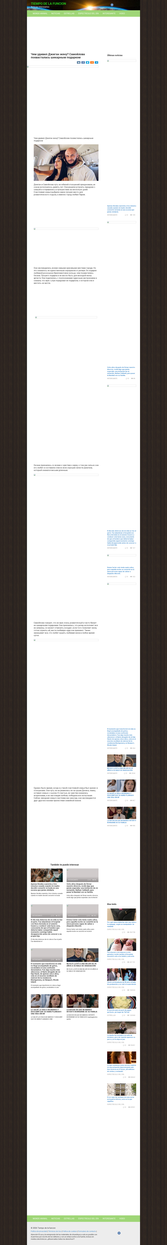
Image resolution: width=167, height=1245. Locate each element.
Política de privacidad (39, 1231)
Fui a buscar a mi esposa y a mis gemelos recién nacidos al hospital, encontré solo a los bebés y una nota (120, 954)
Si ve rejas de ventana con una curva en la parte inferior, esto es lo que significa (120, 1099)
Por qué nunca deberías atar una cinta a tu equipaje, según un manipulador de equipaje (121, 924)
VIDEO (122, 13)
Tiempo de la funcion (48, 4)
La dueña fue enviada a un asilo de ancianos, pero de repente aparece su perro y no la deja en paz (121, 1037)
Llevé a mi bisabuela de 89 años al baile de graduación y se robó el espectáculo (121, 983)
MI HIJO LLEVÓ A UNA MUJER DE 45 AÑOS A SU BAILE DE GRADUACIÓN (82, 965)
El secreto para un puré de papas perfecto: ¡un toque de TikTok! (119, 1011)
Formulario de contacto (87, 1231)
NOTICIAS (55, 13)
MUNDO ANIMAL (40, 13)
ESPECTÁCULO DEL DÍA (88, 13)
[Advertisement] (83, 33)
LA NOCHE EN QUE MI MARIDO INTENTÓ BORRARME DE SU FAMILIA (82, 1011)
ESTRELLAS (69, 13)
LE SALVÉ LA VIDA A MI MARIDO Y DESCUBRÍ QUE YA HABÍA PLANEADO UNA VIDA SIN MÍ (46, 1012)
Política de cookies (70, 1231)
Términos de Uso (55, 1231)
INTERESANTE (109, 13)
